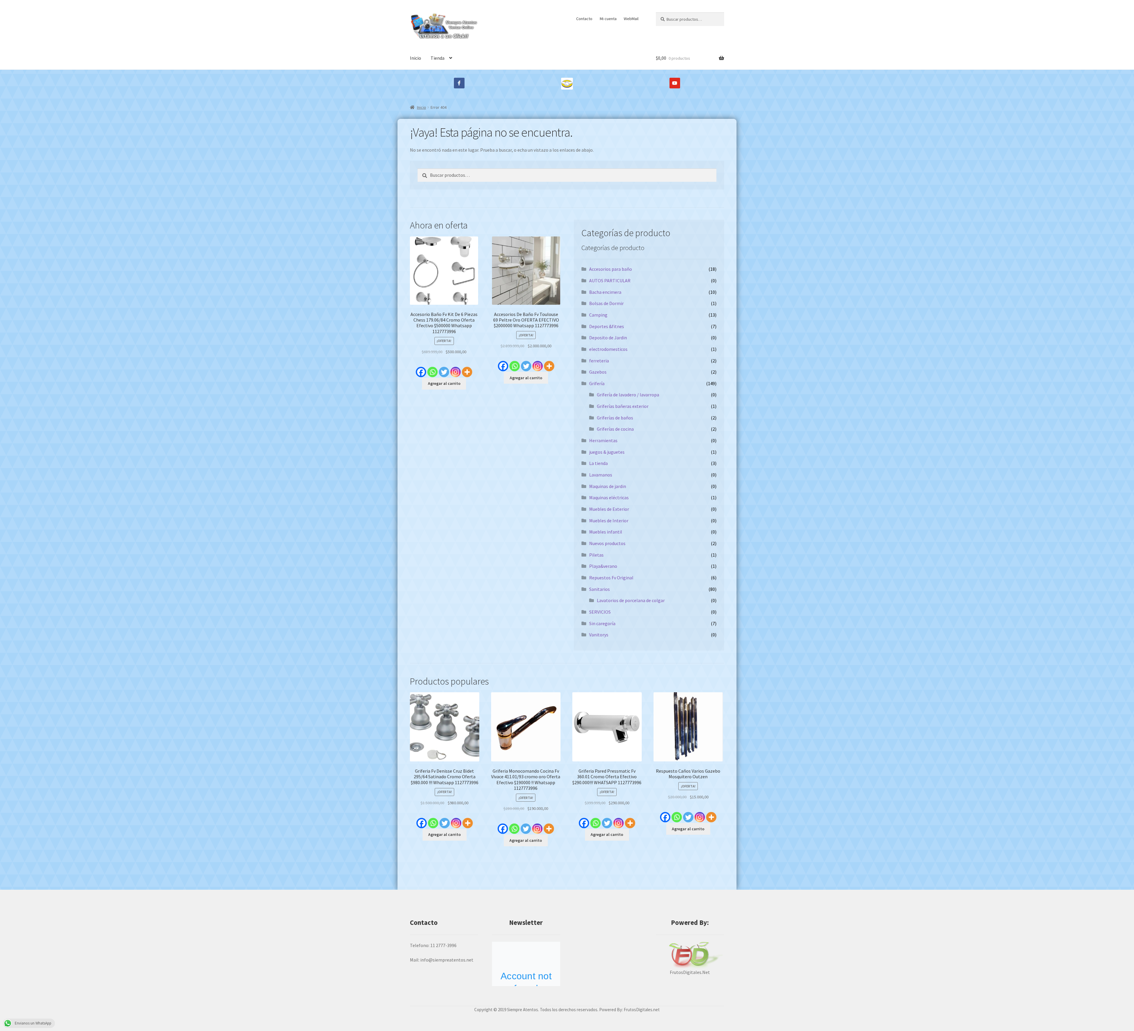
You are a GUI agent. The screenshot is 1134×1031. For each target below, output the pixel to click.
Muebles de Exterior (609, 509)
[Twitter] (444, 368)
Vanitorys (598, 635)
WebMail (631, 18)
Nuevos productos (607, 543)
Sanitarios (599, 589)
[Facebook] (421, 368)
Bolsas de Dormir (606, 303)
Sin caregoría (602, 623)
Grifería (597, 383)
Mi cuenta (608, 18)
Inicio (415, 58)
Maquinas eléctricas (609, 497)
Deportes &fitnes (606, 326)
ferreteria (599, 361)
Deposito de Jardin (608, 338)
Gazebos (598, 372)
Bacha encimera (605, 292)
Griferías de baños (615, 418)
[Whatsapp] (432, 368)
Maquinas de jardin (607, 486)
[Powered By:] (690, 955)
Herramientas (603, 440)
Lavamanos (600, 475)
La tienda (598, 463)
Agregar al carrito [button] (444, 383)
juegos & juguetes (607, 452)
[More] (467, 368)
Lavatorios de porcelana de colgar (631, 600)
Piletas (596, 555)
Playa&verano (603, 566)
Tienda (437, 58)
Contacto (584, 18)
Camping (598, 315)
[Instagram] (455, 368)
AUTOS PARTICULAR (609, 280)
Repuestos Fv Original (611, 578)
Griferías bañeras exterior (623, 406)
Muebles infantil (605, 532)
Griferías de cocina (615, 429)
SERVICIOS (600, 612)
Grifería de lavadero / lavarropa (628, 395)
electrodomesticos (608, 349)
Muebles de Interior (608, 520)
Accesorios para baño (610, 269)
